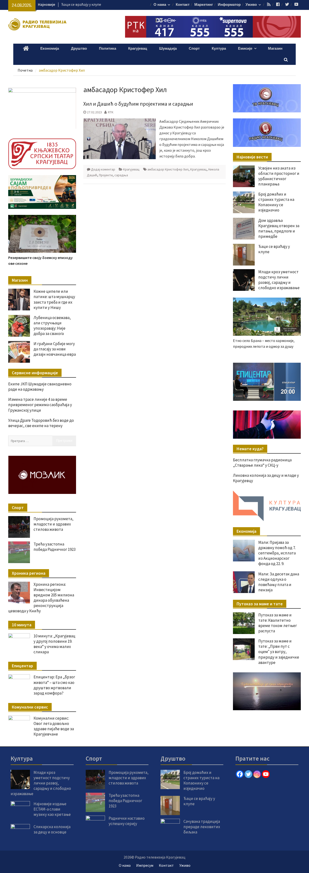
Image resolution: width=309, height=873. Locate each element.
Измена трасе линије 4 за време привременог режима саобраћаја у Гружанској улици (40, 405)
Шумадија (168, 48)
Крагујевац (137, 48)
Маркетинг (203, 4)
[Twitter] (248, 774)
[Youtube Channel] (266, 774)
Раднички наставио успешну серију (127, 821)
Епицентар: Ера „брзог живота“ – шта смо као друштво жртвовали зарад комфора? (54, 685)
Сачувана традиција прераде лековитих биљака (201, 827)
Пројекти (106, 175)
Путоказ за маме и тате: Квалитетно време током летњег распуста (277, 623)
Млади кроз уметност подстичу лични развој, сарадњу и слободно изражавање (279, 279)
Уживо (251, 4)
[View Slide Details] (267, 382)
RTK (110, 112)
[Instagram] (257, 774)
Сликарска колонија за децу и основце (52, 829)
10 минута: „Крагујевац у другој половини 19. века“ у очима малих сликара (54, 644)
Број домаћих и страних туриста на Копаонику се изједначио (276, 202)
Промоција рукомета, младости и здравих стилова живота (53, 524)
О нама (160, 4)
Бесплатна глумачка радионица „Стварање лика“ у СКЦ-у (262, 462)
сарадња (121, 175)
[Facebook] (240, 774)
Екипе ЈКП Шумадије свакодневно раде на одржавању (39, 386)
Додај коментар (103, 169)
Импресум (144, 865)
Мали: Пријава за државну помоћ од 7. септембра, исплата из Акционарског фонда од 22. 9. (277, 553)
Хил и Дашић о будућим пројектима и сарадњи (138, 103)
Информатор (229, 4)
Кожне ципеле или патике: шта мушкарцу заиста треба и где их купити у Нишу (54, 299)
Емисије (245, 48)
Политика (107, 48)
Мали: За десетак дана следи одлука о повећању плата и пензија (278, 582)
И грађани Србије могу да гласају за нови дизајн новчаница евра (55, 349)
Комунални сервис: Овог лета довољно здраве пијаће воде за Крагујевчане (54, 726)
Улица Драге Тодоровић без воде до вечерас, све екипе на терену (41, 423)
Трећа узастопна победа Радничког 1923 (55, 546)
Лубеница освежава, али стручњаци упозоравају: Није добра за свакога (52, 325)
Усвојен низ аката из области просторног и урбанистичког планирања (278, 176)
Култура (219, 48)
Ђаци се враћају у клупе (81, 4)
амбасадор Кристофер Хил (168, 169)
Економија (49, 48)
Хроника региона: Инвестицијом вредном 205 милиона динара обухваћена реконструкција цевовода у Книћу (41, 598)
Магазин (275, 48)
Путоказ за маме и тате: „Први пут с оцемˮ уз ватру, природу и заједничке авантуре (278, 651)
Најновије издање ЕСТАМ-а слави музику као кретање (52, 809)
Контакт (183, 4)
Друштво (79, 48)
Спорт (194, 48)
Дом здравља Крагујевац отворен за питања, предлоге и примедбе (278, 228)
